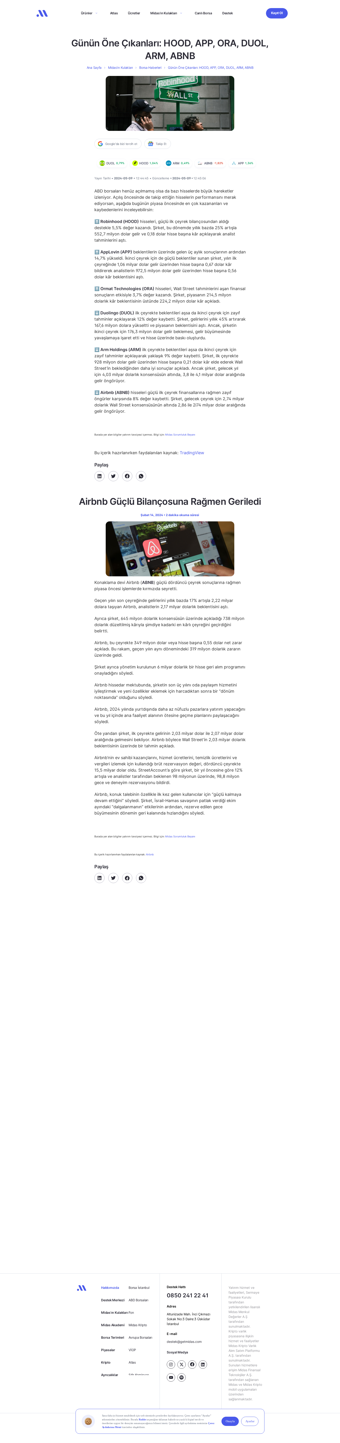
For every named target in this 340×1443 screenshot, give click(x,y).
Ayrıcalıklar (109, 1375)
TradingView (192, 452)
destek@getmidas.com (184, 1342)
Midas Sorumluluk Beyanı (180, 434)
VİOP (132, 1350)
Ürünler (87, 13)
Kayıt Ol (277, 13)
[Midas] (42, 13)
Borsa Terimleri (112, 1337)
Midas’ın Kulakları (163, 13)
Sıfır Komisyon (139, 1375)
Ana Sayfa (94, 67)
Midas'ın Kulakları (114, 1312)
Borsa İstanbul (139, 1288)
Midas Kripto (138, 1325)
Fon (131, 1312)
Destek (227, 13)
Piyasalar (108, 1350)
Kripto (105, 1362)
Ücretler (134, 13)
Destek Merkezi (112, 1300)
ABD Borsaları (138, 1300)
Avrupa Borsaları (140, 1337)
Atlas (114, 13)
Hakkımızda (110, 1288)
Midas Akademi (112, 1325)
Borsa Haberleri (150, 67)
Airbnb (150, 854)
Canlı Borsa (203, 13)
